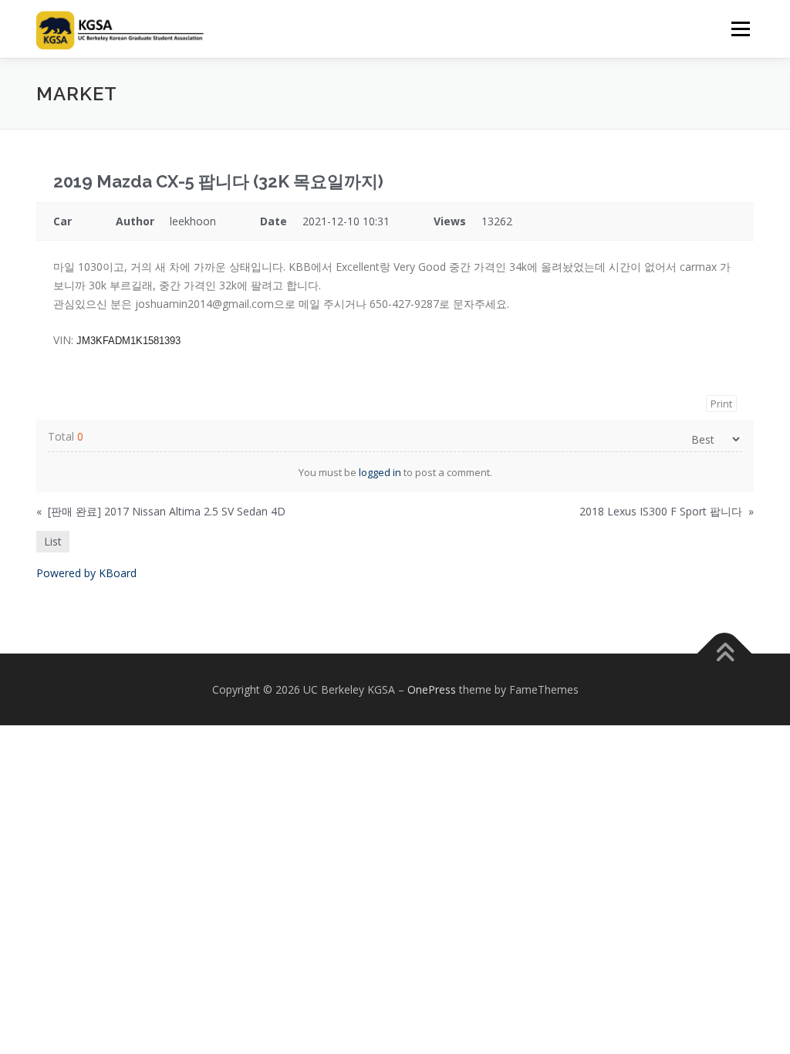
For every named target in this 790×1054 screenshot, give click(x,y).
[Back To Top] (724, 653)
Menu (740, 29)
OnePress (431, 689)
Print (721, 403)
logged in (380, 472)
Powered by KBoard (86, 573)
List (53, 541)
